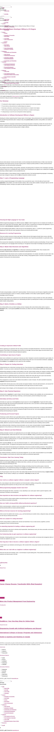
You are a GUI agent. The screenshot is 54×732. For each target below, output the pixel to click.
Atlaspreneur (4, 669)
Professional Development (9, 64)
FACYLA (3, 659)
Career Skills (6, 691)
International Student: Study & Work (11, 83)
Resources (4, 723)
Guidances (4, 705)
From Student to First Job (9, 73)
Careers (3, 24)
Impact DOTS (4, 674)
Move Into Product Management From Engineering (17, 601)
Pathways (4, 62)
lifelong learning (15, 96)
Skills (3, 8)
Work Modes (6, 701)
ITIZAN (3, 658)
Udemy (20, 514)
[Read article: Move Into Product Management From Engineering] (27, 592)
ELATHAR (4, 671)
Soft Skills (6, 14)
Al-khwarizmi (4, 663)
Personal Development (8, 67)
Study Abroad (7, 54)
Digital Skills (6, 11)
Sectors (5, 700)
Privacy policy (4, 653)
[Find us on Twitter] (0, 1)
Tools (1, 617)
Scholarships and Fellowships (10, 52)
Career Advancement (8, 703)
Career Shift (6, 71)
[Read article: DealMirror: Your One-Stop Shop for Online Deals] (27, 612)
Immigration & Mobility (8, 58)
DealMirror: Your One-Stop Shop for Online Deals (17, 621)
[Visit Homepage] (1, 5)
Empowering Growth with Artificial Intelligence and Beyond (20, 628)
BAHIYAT (4, 672)
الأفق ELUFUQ (3, 563)
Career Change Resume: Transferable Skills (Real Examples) (21, 584)
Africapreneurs (5, 676)
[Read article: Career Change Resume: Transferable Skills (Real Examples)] (27, 575)
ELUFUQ (1, 26)
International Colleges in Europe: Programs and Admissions (21, 632)
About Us (4, 649)
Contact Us (4, 651)
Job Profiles (6, 698)
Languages (6, 693)
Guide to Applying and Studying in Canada (15, 636)
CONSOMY (4, 664)
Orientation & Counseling (9, 27)
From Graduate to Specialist (10, 77)
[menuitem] (3, 725)
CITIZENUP (4, 661)
